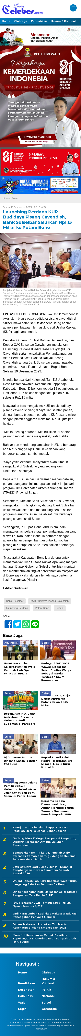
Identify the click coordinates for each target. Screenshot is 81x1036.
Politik (46, 989)
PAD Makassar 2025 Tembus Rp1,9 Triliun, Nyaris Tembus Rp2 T (42, 904)
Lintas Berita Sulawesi (60, 1022)
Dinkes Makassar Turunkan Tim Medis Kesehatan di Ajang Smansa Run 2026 (40, 926)
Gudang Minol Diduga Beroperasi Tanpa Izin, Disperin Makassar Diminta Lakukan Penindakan (44, 842)
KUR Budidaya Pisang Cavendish (49, 600)
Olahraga (20, 21)
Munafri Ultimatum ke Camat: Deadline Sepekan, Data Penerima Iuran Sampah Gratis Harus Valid (45, 938)
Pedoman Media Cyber (18, 1025)
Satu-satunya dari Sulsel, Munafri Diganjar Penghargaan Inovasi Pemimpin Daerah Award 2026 (42, 870)
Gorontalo (49, 1009)
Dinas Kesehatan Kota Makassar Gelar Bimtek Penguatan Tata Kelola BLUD (45, 893)
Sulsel (15, 198)
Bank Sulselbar (14, 600)
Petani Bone (42, 608)
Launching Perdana (17, 608)
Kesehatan (26, 989)
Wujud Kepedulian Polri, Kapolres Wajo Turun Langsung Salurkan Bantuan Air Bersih (45, 882)
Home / (7, 198)
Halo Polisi (25, 996)
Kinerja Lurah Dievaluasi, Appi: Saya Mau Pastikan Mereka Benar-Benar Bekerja (41, 829)
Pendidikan (39, 21)
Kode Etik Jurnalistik (20, 1022)
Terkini (60, 608)
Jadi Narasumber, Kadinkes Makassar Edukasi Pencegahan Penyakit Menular (45, 915)
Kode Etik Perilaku (40, 1022)
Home (6, 21)
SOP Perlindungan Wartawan (59, 1025)
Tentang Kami (41, 1028)
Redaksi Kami (37, 1025)
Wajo (22, 1002)
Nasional (48, 996)
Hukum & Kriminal (63, 21)
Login (22, 1009)
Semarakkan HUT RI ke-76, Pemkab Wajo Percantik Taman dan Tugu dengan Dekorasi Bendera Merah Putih (44, 856)
